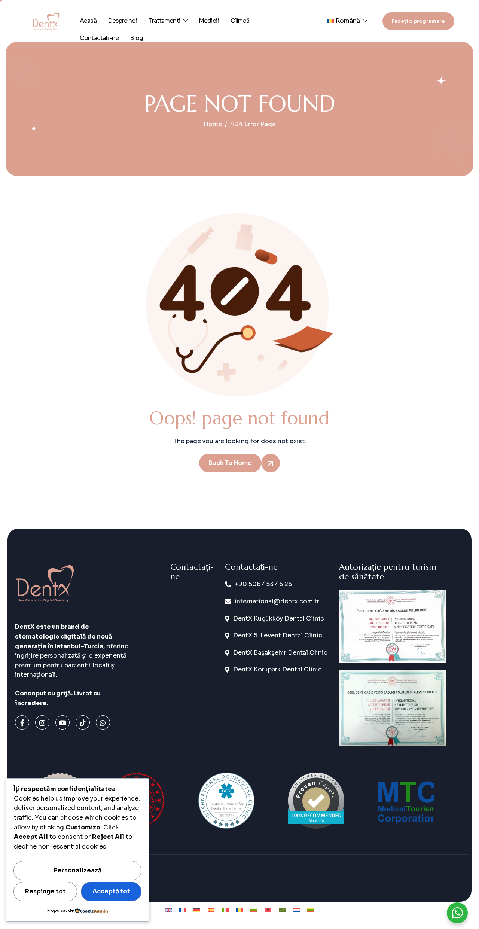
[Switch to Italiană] (225, 910)
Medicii (209, 21)
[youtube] (62, 722)
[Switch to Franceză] (183, 910)
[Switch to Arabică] (282, 910)
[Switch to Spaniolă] (211, 910)
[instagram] (42, 722)
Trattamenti (164, 21)
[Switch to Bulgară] (254, 910)
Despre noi (122, 21)
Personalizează (77, 870)
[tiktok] (83, 722)
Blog (136, 38)
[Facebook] (22, 722)
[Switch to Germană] (197, 910)
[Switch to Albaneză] (268, 910)
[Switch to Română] (239, 910)
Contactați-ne (99, 38)
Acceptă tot (111, 891)
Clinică (240, 21)
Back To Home (230, 463)
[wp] (103, 722)
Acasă (88, 21)
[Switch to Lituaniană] (310, 910)
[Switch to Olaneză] (296, 910)
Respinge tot (45, 891)
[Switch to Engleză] (168, 910)
